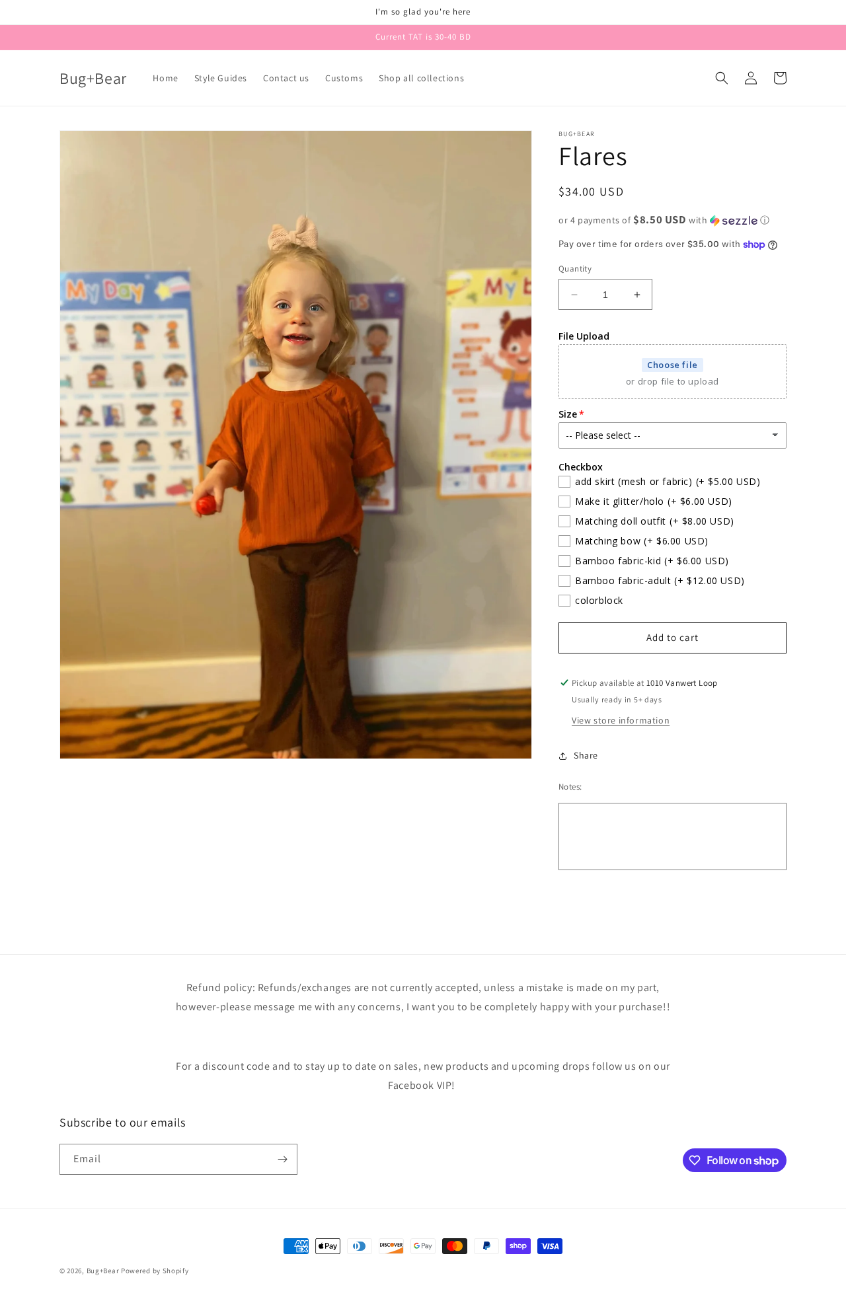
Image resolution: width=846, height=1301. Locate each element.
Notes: (570, 786)
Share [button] (586, 755)
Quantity (575, 268)
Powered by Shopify (155, 1270)
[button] (721, 78)
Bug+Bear (103, 1270)
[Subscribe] (282, 1159)
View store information (621, 720)
